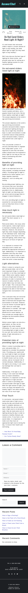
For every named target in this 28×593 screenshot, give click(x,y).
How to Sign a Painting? (10, 515)
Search (4, 499)
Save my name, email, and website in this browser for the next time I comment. (14, 483)
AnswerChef (9, 4)
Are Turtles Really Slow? (12, 436)
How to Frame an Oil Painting (12, 520)
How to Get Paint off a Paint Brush (13, 518)
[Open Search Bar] (20, 4)
